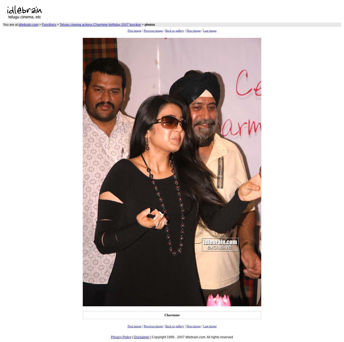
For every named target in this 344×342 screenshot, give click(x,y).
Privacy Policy (121, 337)
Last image (210, 30)
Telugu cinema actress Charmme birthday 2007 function (100, 25)
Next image (194, 30)
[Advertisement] (129, 12)
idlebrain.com (28, 25)
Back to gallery (174, 30)
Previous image (153, 30)
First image (134, 30)
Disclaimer (141, 337)
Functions (49, 25)
